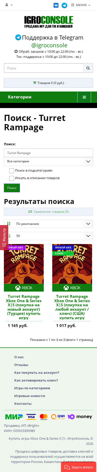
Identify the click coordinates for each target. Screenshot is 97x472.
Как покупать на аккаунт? (36, 372)
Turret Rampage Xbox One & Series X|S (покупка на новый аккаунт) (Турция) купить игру (23, 307)
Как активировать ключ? (36, 380)
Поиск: (10, 144)
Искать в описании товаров (36, 178)
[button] (78, 467)
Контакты (23, 403)
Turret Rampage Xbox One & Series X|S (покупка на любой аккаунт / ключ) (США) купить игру (72, 307)
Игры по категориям (32, 388)
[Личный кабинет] (9, 5)
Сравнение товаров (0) (50, 211)
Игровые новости (29, 395)
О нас (19, 357)
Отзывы (21, 364)
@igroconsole (49, 45)
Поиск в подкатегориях (33, 170)
